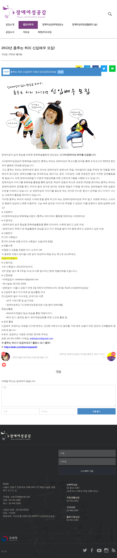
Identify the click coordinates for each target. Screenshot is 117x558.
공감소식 (10, 32)
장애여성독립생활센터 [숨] (84, 24)
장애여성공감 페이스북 (92, 550)
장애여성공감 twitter (84, 550)
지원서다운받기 (9, 258)
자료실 (26, 32)
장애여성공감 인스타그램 (106, 550)
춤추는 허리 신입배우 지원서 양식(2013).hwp (36, 72)
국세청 (15, 538)
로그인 (4, 551)
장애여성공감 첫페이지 (24, 12)
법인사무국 (28, 24)
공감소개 (10, 24)
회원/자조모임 (45, 32)
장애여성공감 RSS (113, 550)
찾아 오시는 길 (10, 490)
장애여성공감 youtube (99, 550)
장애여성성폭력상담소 (52, 24)
